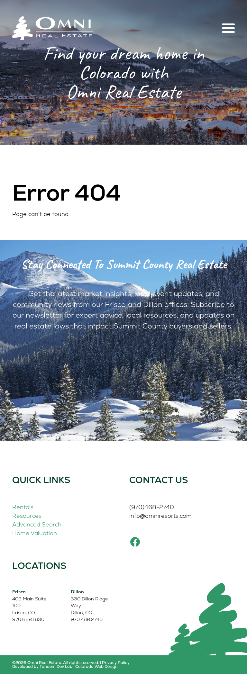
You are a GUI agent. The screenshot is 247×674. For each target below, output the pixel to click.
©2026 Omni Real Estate (36, 662)
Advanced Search (36, 524)
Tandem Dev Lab (56, 666)
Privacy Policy (116, 662)
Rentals (22, 507)
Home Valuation (34, 533)
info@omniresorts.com (160, 515)
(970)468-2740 (151, 507)
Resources (26, 515)
